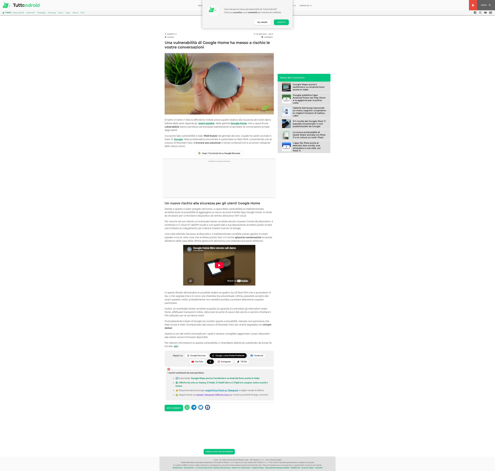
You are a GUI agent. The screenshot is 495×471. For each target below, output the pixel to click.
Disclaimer (189, 468)
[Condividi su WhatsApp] (187, 407)
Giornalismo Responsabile (277, 468)
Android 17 (30, 13)
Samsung (52, 13)
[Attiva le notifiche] (473, 5)
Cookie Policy (258, 468)
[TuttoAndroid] (21, 5)
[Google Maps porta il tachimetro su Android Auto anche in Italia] (286, 86)
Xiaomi (75, 13)
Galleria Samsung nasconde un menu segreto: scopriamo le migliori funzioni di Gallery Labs (309, 111)
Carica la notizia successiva (219, 452)
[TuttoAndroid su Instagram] (479, 12)
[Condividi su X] (200, 407)
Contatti (318, 468)
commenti (268, 37)
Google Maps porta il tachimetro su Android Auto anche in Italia (225, 378)
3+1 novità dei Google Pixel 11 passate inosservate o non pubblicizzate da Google (309, 123)
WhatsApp (41, 13)
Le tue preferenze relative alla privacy (212, 468)
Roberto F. (172, 34)
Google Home (239, 123)
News (200, 6)
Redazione (178, 468)
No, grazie (262, 22)
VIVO (82, 13)
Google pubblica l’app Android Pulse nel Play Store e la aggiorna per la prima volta (309, 99)
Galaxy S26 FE (18, 13)
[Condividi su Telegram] (193, 407)
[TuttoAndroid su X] (210, 362)
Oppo (67, 13)
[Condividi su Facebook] (207, 407)
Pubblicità (295, 468)
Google (170, 37)
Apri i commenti (173, 408)
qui (176, 346)
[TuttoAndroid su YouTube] (485, 12)
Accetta (281, 22)
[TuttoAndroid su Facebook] (474, 12)
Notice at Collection (241, 468)
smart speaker (206, 123)
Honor (60, 13)
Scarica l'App (307, 468)
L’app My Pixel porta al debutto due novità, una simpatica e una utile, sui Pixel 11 (306, 147)
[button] (305, 6)
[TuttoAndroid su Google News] (490, 12)
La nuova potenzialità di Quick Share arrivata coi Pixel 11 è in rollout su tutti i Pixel (309, 135)
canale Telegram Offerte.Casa (212, 394)
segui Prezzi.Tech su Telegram (221, 390)
